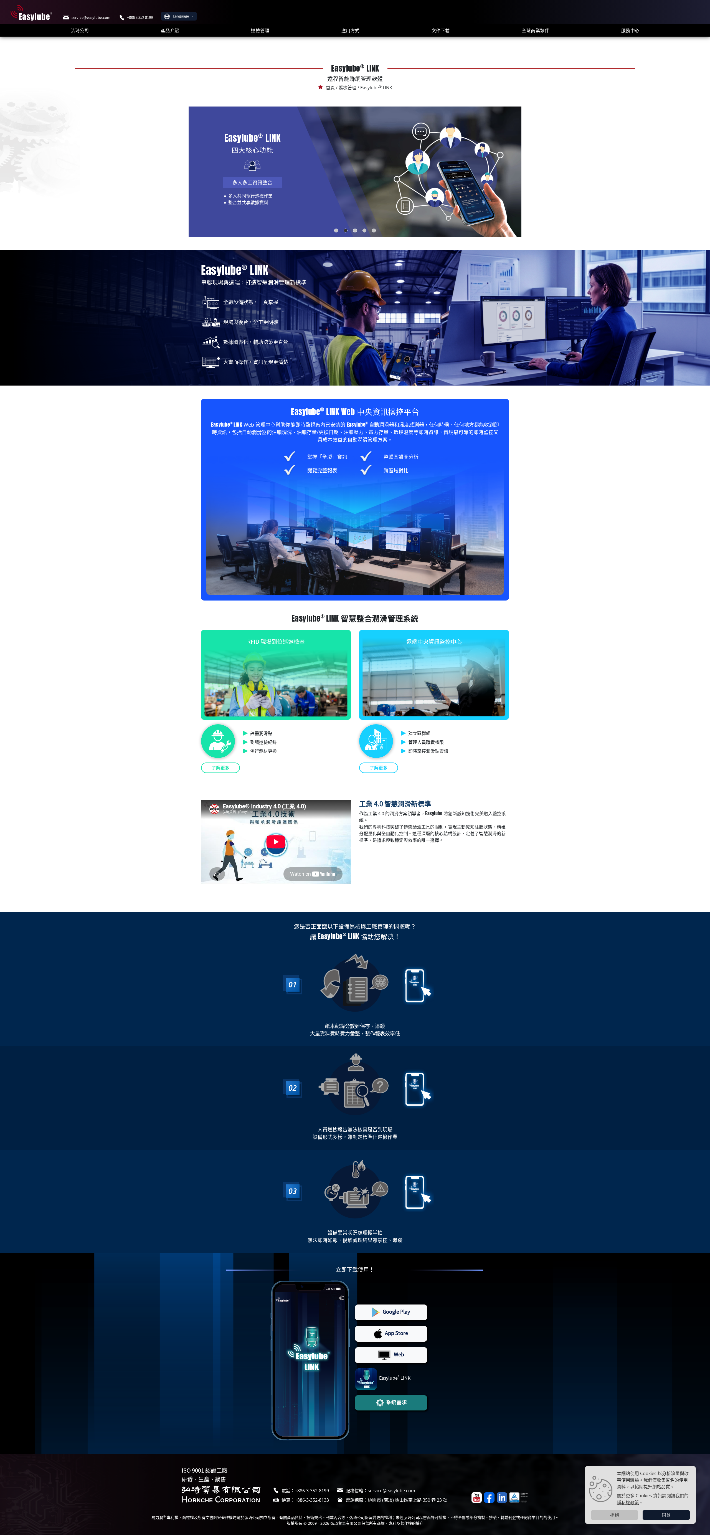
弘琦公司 (79, 30)
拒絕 (614, 1515)
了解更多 (220, 768)
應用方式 (350, 30)
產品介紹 (170, 30)
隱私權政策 (628, 1502)
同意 (666, 1515)
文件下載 (441, 30)
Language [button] (181, 16)
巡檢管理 (260, 30)
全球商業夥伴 (535, 30)
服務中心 (630, 30)
